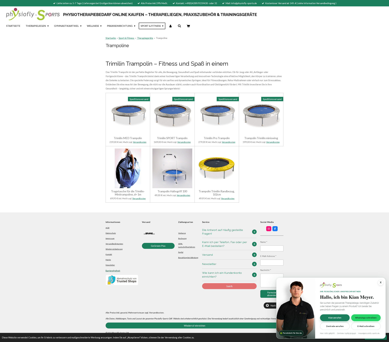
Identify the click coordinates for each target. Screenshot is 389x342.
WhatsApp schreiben (366, 317)
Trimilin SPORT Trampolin (172, 138)
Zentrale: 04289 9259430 (346, 333)
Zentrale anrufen (335, 326)
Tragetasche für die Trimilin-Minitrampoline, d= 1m (128, 193)
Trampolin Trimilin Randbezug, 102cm (217, 193)
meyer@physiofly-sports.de (368, 333)
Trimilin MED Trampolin (128, 138)
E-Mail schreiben (365, 326)
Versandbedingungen (114, 244)
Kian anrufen (334, 317)
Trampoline (161, 38)
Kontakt (109, 254)
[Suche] (179, 26)
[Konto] (170, 26)
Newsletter (110, 265)
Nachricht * (265, 270)
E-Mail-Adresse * (268, 256)
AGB (107, 228)
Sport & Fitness (126, 38)
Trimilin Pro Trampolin (217, 138)
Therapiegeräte (145, 38)
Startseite (111, 38)
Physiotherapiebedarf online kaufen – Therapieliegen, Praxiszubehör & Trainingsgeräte (160, 14)
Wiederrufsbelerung (114, 249)
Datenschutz (111, 233)
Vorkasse (182, 233)
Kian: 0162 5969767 (327, 333)
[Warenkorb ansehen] (188, 26)
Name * (263, 242)
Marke (108, 260)
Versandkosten (139, 142)
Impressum (110, 238)
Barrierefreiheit (113, 270)
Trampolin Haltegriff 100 (172, 191)
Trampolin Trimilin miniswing (261, 138)
